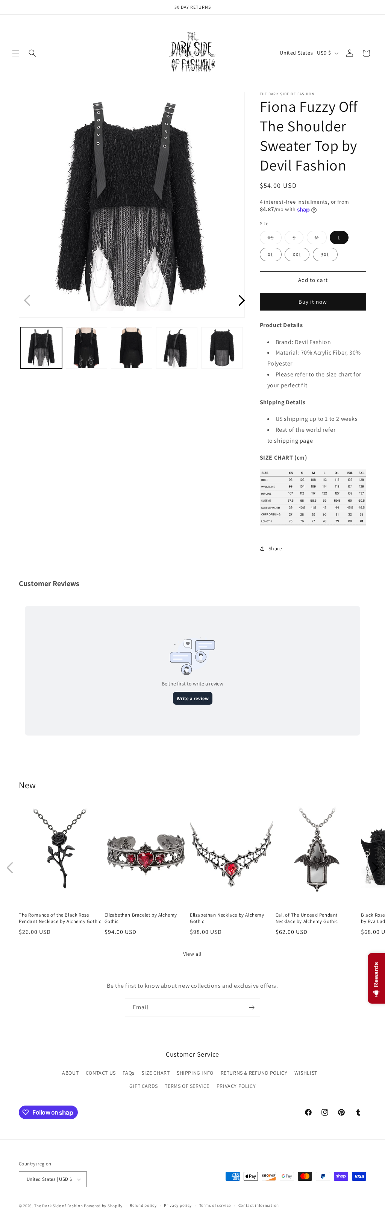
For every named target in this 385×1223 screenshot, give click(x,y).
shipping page (293, 441)
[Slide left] (10, 867)
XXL (297, 254)
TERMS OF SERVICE (187, 1086)
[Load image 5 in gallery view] (222, 348)
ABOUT (70, 1072)
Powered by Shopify (103, 1205)
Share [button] (275, 548)
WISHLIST (305, 1072)
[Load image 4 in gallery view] (176, 348)
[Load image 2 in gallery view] (86, 348)
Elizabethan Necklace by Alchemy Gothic (227, 918)
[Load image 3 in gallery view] (131, 348)
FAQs (128, 1072)
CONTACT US (101, 1072)
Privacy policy (178, 1205)
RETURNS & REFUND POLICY (254, 1072)
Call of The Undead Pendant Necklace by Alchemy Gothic (307, 918)
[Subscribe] (251, 1007)
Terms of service (215, 1205)
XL (271, 254)
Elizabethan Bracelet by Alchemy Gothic (141, 918)
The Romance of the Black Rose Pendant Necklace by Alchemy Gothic (60, 918)
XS (275, 239)
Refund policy (143, 1205)
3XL (325, 254)
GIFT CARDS (143, 1086)
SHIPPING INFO (195, 1072)
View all (192, 953)
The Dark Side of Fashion (58, 1205)
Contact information (258, 1205)
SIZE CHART (155, 1072)
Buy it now (313, 301)
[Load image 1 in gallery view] (41, 348)
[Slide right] (375, 867)
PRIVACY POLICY (236, 1086)
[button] (16, 53)
